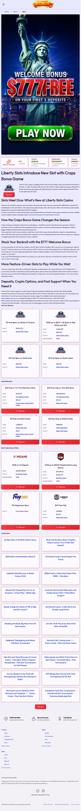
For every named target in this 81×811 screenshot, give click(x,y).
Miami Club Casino (62, 403)
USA (46, 739)
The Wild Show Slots (22, 397)
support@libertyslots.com (10, 298)
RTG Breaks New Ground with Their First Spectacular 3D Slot (60, 675)
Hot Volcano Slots (53, 164)
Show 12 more (46, 746)
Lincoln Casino (20, 403)
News (15, 12)
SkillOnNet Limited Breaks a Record (20, 556)
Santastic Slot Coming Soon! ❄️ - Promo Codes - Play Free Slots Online (60, 641)
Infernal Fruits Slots (33, 164)
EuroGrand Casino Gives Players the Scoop (61, 557)
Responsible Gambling (62, 804)
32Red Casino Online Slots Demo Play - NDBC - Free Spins (60, 574)
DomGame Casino (21, 474)
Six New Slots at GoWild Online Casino (20, 540)
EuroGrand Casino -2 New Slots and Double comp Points (61, 608)
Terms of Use (75, 804)
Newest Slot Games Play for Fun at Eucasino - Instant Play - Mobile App (20, 591)
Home (6, 12)
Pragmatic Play (9, 739)
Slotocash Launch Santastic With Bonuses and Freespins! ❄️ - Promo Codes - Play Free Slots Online (20, 693)
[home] (43, 7)
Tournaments (49, 736)
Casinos (4, 730)
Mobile (47, 733)
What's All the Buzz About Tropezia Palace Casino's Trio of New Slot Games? (60, 542)
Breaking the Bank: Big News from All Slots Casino (20, 624)
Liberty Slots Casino (8, 259)
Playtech (7, 736)
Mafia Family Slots (21, 428)
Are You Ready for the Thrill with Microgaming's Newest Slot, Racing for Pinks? (20, 677)
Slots (3, 751)
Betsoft (6, 761)
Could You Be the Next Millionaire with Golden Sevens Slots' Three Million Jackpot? (61, 593)
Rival (5, 742)
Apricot (6, 764)
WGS (6, 733)
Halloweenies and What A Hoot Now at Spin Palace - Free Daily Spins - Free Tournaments (60, 660)
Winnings (48, 742)
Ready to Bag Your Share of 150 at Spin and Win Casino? (20, 608)
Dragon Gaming (54, 215)
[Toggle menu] (4, 4)
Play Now (9, 195)
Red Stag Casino (61, 478)
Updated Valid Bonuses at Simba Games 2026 (20, 574)
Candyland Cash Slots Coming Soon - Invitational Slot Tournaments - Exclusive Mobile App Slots (60, 693)
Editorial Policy (48, 804)
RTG (5, 758)
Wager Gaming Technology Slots (34, 215)
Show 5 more (6, 746)
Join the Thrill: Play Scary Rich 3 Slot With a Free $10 (61, 624)
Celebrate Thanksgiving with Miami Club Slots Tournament (20, 641)
